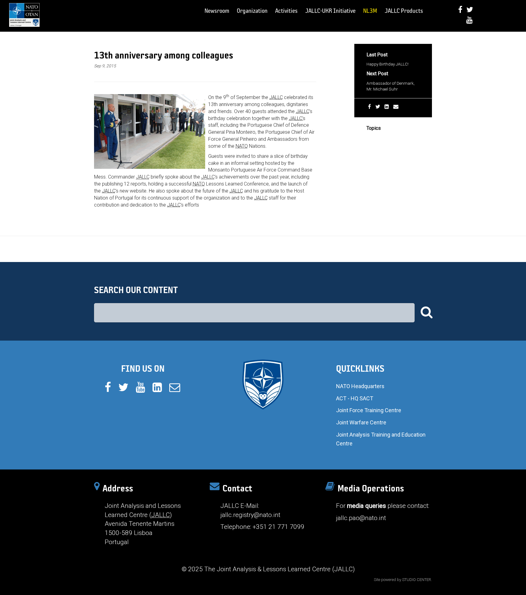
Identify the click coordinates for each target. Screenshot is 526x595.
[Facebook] (460, 9)
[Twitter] (469, 9)
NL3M (370, 10)
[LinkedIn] (386, 107)
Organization (252, 10)
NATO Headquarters (360, 386)
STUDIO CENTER (416, 579)
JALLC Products (404, 10)
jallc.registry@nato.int (250, 515)
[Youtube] (469, 20)
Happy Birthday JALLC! (387, 64)
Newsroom (217, 10)
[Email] (395, 107)
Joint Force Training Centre (368, 410)
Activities (286, 10)
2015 (371, 137)
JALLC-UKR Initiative (330, 10)
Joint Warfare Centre (361, 422)
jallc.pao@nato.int (361, 518)
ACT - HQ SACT (354, 398)
